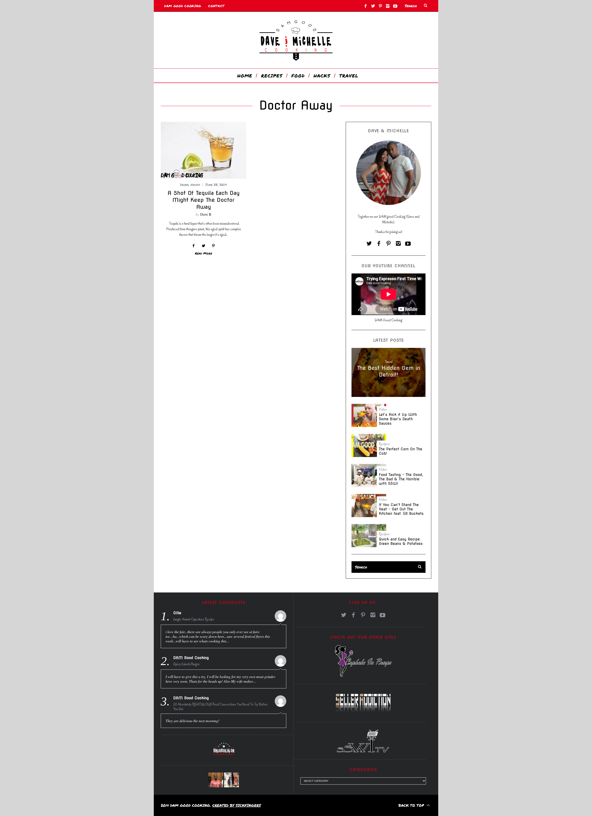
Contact (216, 5)
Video (383, 409)
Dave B (205, 214)
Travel (388, 362)
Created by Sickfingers (236, 805)
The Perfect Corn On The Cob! (400, 451)
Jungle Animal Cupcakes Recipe (193, 619)
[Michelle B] (231, 780)
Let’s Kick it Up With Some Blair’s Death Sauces (398, 419)
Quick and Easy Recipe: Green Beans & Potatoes (401, 541)
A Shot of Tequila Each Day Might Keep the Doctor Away (204, 200)
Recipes (384, 444)
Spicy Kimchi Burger (186, 664)
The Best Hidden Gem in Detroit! (388, 371)
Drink (184, 184)
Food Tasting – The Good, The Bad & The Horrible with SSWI (401, 479)
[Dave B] (215, 780)
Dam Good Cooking (182, 5)
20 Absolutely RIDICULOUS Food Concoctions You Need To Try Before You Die (220, 706)
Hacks (195, 184)
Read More (203, 253)
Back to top (411, 805)
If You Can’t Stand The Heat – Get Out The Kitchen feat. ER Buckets (401, 509)
